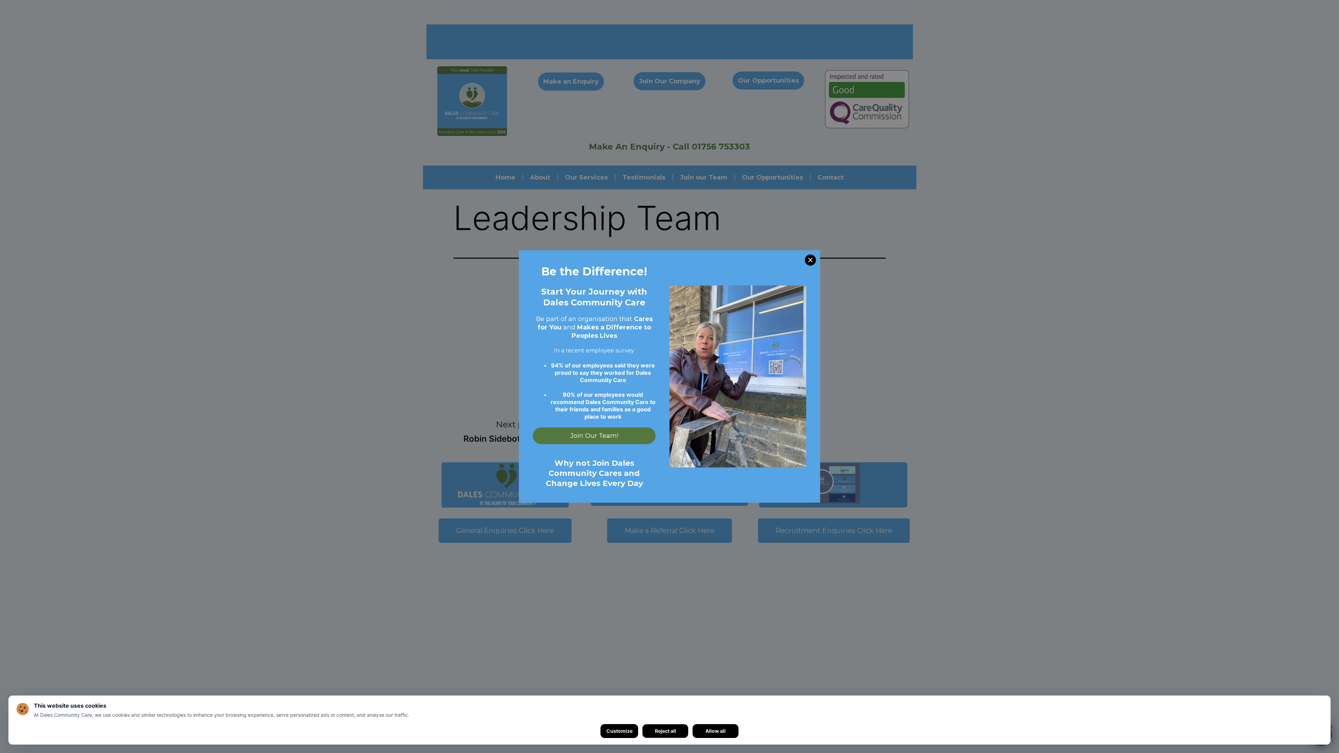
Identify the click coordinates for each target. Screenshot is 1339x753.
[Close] (810, 260)
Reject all (665, 731)
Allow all (715, 731)
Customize (619, 731)
